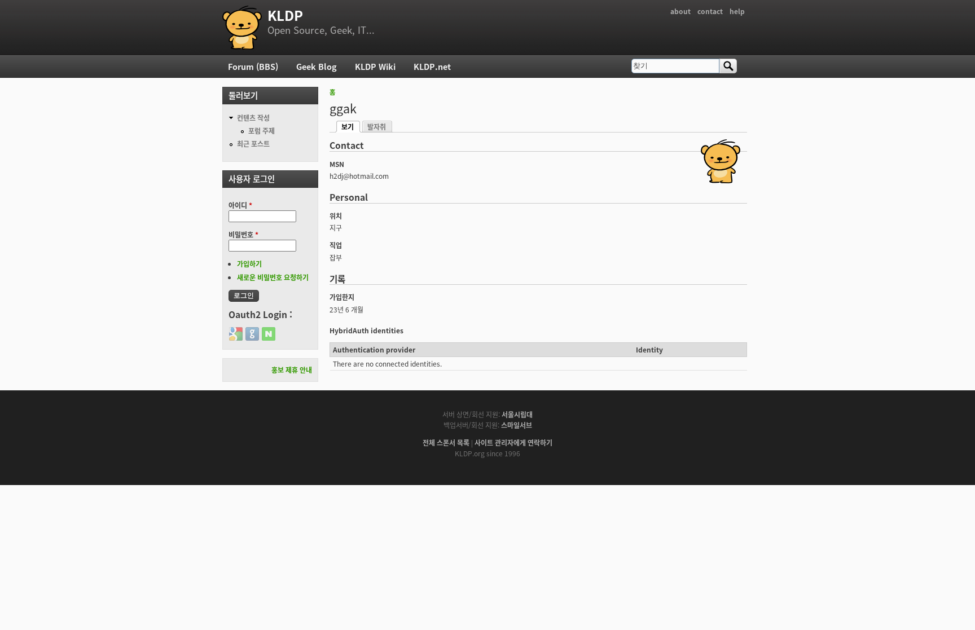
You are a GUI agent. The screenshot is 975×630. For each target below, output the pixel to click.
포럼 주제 (261, 130)
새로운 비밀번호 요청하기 (273, 277)
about (680, 11)
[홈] (242, 28)
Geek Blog (316, 66)
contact (710, 11)
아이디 (240, 205)
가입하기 (249, 263)
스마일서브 (516, 425)
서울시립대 (517, 414)
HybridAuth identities (366, 330)
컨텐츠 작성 (253, 117)
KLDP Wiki (375, 66)
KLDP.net (432, 66)
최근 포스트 (253, 143)
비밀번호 (243, 234)
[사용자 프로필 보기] (720, 180)
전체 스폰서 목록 (446, 442)
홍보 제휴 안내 (291, 370)
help (737, 11)
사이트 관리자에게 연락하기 (513, 442)
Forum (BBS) (253, 66)
